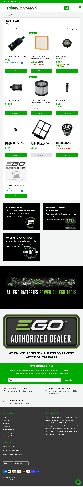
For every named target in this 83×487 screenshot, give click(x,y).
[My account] (74, 8)
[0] (78, 8)
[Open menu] (4, 8)
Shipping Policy (8, 436)
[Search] (66, 8)
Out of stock (41, 155)
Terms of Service (8, 430)
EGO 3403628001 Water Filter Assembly (65, 57)
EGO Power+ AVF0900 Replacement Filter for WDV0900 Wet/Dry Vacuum (41, 58)
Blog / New (7, 420)
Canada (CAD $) (19, 463)
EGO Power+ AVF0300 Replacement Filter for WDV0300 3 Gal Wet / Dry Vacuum (41, 101)
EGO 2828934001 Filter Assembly (15, 57)
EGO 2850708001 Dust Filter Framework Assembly (40, 144)
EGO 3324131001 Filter (63, 143)
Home (5, 15)
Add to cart (15, 71)
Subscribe (68, 380)
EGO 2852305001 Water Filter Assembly (14, 144)
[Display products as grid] (72, 29)
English (6, 463)
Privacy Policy (7, 423)
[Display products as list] (76, 29)
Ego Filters (12, 15)
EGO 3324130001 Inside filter (65, 101)
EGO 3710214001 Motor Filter (14, 185)
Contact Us (6, 426)
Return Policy (7, 433)
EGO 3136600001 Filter (12, 101)
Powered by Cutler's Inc (10, 480)
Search (5, 417)
